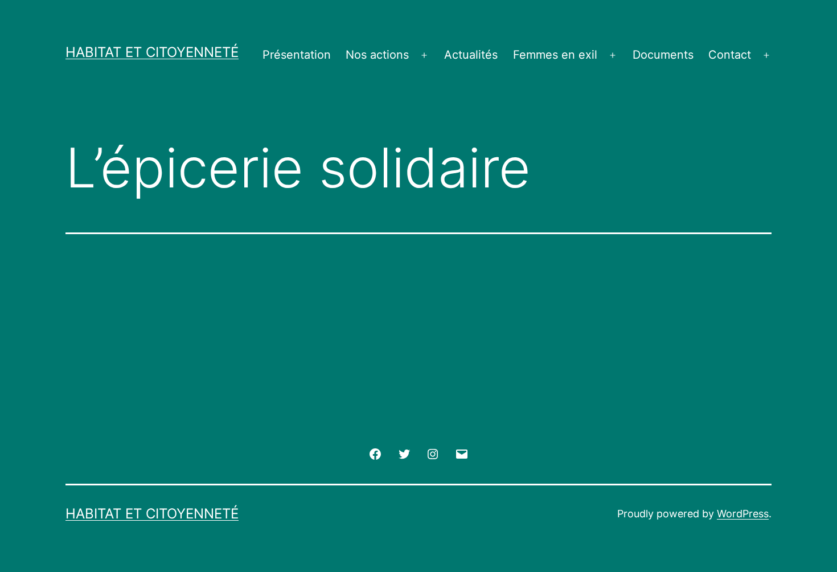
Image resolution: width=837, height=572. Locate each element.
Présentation (296, 55)
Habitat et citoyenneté (152, 52)
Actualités (471, 55)
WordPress (743, 514)
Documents (663, 55)
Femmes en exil (555, 55)
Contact (729, 55)
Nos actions (377, 55)
